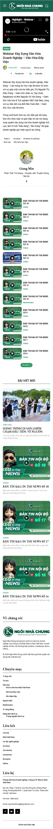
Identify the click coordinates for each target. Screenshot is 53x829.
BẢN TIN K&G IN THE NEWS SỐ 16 (26, 596)
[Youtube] (11, 811)
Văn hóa (7, 425)
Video (7, 48)
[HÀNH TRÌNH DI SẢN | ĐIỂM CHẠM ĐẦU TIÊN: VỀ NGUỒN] (26, 405)
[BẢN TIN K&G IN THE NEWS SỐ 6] (12, 353)
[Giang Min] (5, 67)
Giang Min (12, 67)
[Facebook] (26, 181)
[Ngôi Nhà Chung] (17, 811)
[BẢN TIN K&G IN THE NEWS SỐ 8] (12, 326)
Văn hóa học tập (21, 142)
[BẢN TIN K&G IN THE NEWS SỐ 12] (12, 285)
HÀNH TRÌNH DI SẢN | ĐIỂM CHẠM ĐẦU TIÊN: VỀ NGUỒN (23, 430)
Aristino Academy (31, 139)
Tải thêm (25, 365)
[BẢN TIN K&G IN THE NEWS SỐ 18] (12, 203)
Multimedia (28, 302)
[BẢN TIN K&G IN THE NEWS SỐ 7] (12, 340)
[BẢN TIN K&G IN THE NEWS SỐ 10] (12, 299)
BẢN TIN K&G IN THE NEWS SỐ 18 (26, 486)
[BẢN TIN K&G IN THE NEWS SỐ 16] (12, 231)
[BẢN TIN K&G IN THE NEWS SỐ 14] (12, 258)
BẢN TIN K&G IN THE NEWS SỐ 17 (26, 541)
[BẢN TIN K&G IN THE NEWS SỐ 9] (12, 312)
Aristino (16, 139)
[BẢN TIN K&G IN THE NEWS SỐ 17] (12, 217)
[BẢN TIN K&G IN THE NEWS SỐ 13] (12, 271)
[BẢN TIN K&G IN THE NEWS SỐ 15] (12, 244)
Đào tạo (7, 142)
